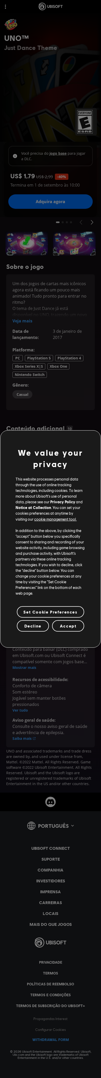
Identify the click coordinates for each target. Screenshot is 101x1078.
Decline (32, 625)
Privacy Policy (62, 501)
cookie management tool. (55, 518)
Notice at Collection (33, 507)
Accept (68, 625)
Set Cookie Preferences (50, 611)
